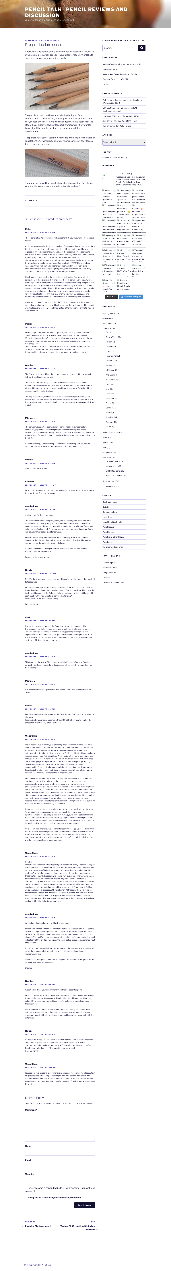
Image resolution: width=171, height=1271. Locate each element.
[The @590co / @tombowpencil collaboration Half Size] (109, 226)
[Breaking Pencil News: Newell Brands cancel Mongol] (124, 285)
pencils (33, 201)
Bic (107, 332)
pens (104, 447)
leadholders (107, 323)
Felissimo (110, 361)
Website (29, 1174)
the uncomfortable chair (112, 547)
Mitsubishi (110, 393)
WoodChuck (31, 736)
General (109, 365)
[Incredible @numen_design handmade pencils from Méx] (109, 285)
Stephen (54, 41)
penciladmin (31, 506)
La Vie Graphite (109, 562)
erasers (105, 318)
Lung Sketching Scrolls (112, 522)
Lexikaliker (107, 517)
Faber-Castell (111, 356)
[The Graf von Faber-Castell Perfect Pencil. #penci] (124, 196)
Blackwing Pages (109, 502)
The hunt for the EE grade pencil (125, 116)
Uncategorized (108, 481)
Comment (31, 1110)
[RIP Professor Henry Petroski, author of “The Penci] (124, 255)
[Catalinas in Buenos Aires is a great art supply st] (124, 226)
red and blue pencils (114, 475)
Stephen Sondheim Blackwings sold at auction (122, 64)
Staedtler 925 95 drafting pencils (123, 121)
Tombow (109, 422)
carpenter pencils (113, 461)
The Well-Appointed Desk (113, 582)
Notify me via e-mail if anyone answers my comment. (55, 1197)
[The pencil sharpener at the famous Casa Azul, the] (139, 255)
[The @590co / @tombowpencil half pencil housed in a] (109, 211)
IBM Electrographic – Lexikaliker (116, 108)
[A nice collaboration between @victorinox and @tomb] (109, 196)
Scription (106, 577)
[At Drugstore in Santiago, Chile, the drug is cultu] (124, 241)
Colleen (109, 342)
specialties (107, 457)
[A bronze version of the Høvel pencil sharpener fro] (109, 255)
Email (28, 1160)
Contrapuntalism (109, 512)
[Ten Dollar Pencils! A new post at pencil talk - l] (139, 196)
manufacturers (108, 328)
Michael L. (30, 418)
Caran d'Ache (111, 337)
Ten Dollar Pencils (110, 69)
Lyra (107, 389)
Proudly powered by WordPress (37, 1265)
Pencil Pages (108, 532)
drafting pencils (109, 313)
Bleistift (105, 507)
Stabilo (109, 412)
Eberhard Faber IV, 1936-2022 (115, 79)
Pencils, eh (107, 542)
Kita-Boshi (110, 375)
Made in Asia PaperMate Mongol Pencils (119, 74)
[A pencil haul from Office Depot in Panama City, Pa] (139, 226)
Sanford (109, 408)
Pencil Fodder (108, 527)
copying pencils (112, 466)
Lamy (108, 384)
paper (104, 437)
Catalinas (106, 84)
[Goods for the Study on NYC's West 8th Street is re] (124, 270)
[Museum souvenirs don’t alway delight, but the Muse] (139, 270)
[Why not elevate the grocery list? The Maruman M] (124, 211)
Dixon (108, 351)
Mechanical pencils (110, 432)
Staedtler (110, 417)
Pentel (108, 403)
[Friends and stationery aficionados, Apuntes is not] (109, 270)
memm (28, 324)
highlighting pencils (114, 471)
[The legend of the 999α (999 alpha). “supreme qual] (139, 241)
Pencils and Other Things (113, 537)
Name (29, 1146)
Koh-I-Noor (110, 379)
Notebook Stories (109, 567)
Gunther (29, 365)
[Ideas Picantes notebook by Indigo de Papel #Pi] (139, 211)
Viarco (108, 427)
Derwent (109, 346)
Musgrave (110, 398)
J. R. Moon (110, 370)
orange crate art (109, 572)
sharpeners (107, 452)
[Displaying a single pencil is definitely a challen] (109, 241)
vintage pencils (108, 486)
